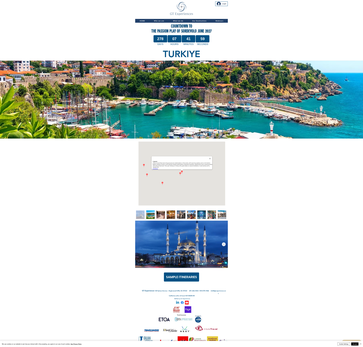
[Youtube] (187, 302)
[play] (359, 137)
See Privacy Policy (76, 344)
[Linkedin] (177, 302)
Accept (355, 344)
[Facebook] (182, 302)
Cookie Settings (343, 344)
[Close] (361, 343)
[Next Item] (224, 244)
